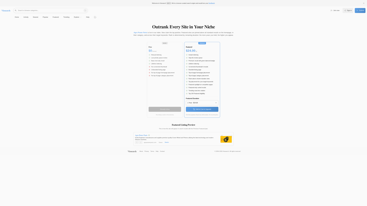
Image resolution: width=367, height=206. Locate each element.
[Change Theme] (95, 17)
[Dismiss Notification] (363, 3)
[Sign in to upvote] (137, 142)
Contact (162, 151)
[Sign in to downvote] (140, 142)
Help (157, 151)
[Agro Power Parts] (226, 139)
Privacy (147, 151)
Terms (152, 151)
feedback (212, 3)
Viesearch (6, 10)
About (141, 151)
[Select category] (85, 10)
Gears (160, 142)
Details (167, 142)
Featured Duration (192, 98)
